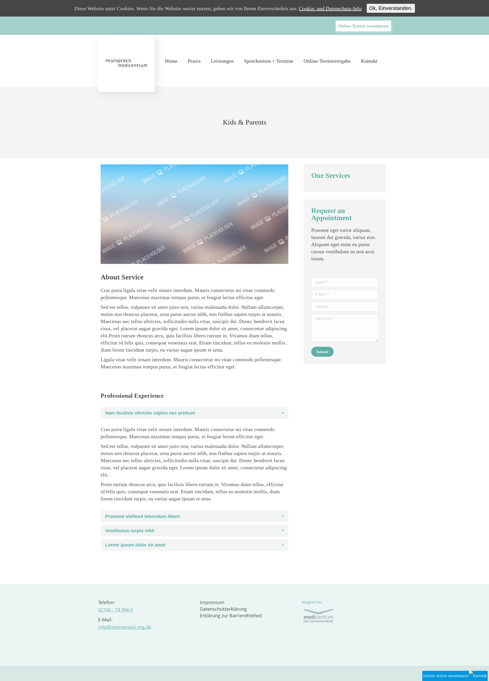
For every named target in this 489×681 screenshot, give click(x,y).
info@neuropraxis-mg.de (124, 627)
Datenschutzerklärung (223, 609)
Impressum (212, 602)
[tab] (194, 413)
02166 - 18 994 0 (115, 610)
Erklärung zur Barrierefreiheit (231, 615)
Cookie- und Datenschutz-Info (330, 8)
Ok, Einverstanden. (391, 8)
